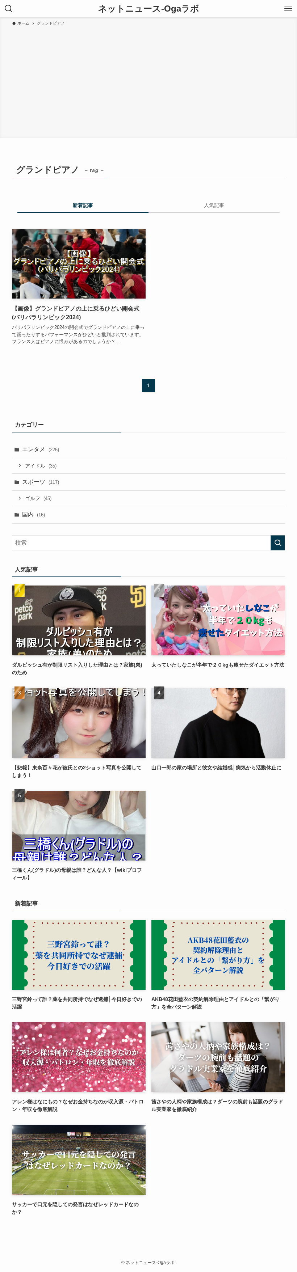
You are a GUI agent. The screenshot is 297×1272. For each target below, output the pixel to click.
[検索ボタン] (8, 8)
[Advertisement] (148, 81)
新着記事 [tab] (83, 205)
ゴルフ (38, 498)
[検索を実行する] (278, 542)
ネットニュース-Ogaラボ (148, 8)
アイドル (41, 466)
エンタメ (40, 449)
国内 (33, 514)
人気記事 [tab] (214, 205)
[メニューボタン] (288, 8)
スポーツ (40, 482)
